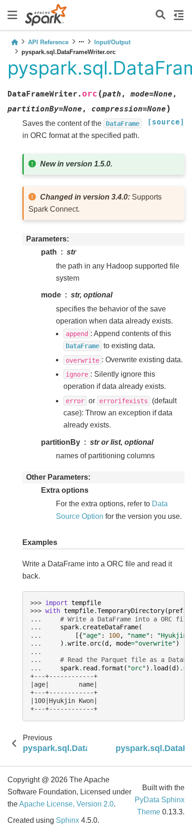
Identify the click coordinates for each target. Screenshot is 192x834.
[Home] (14, 42)
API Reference (48, 42)
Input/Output (112, 42)
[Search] (160, 15)
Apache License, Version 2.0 (66, 804)
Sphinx (67, 820)
